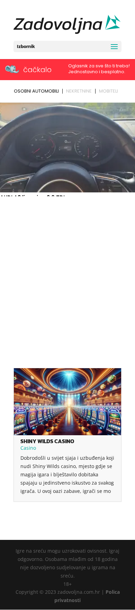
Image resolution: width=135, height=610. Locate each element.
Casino (28, 448)
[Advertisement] (67, 269)
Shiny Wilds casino (47, 441)
